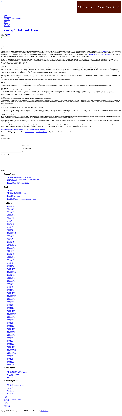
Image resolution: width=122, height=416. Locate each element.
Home (5, 15)
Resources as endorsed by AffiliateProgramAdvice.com (30, 129)
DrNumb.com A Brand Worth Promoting (18, 183)
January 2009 (10, 311)
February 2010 (11, 292)
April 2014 (10, 239)
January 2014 (10, 244)
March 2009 (10, 308)
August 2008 (10, 319)
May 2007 (10, 341)
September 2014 (11, 233)
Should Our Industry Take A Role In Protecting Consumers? (23, 179)
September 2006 (11, 353)
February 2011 (11, 275)
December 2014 (11, 232)
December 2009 (11, 295)
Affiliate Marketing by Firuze (15, 371)
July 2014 (9, 236)
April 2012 (10, 265)
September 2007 (11, 335)
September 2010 (11, 281)
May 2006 (10, 359)
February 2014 (11, 242)
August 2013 (10, 250)
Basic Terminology (12, 180)
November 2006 (11, 350)
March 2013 (10, 253)
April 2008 (10, 325)
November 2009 (11, 296)
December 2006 (11, 349)
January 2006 (10, 364)
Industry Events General (13, 196)
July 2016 (9, 220)
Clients (6, 23)
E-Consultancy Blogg (13, 374)
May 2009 (10, 305)
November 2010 (11, 278)
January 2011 (10, 277)
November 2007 (11, 332)
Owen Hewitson (93, 54)
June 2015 (10, 226)
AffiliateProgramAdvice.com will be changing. (19, 177)
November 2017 (11, 215)
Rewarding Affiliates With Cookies (20, 29)
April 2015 (10, 229)
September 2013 (11, 248)
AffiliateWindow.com (106, 54)
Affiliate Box (4, 129)
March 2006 (10, 362)
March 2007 (10, 344)
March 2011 (10, 274)
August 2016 (10, 218)
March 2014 (10, 241)
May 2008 (10, 323)
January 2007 (10, 347)
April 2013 (10, 251)
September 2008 (11, 317)
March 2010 (10, 290)
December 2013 (11, 245)
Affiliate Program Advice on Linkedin (17, 372)
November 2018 (11, 211)
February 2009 (11, 310)
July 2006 (9, 356)
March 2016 (10, 223)
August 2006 (10, 355)
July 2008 (9, 320)
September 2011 (11, 272)
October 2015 (11, 224)
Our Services (7, 17)
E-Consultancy (11, 195)
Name (23, 145)
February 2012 (11, 268)
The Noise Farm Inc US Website (12, 18)
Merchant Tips (12, 129)
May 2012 (10, 263)
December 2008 (11, 313)
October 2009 (11, 298)
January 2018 (10, 214)
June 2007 (10, 340)
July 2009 (9, 302)
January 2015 (10, 230)
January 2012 (10, 269)
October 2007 (11, 334)
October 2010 (11, 280)
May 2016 (10, 221)
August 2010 (10, 283)
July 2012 (9, 260)
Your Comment (5, 154)
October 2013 (11, 247)
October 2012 (11, 259)
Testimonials (7, 24)
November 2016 (11, 217)
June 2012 (10, 262)
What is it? (7, 20)
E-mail (23, 148)
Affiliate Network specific (14, 192)
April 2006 (10, 361)
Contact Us (7, 26)
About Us (6, 21)
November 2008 (11, 314)
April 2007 (10, 343)
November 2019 (11, 208)
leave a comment (29, 132)
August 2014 (10, 235)
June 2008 (10, 322)
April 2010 (10, 289)
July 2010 (9, 284)
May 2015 (10, 227)
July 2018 (9, 212)
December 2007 (11, 331)
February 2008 (11, 328)
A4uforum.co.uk (103, 51)
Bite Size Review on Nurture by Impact (17, 182)
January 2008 (10, 329)
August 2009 (10, 301)
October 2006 (11, 352)
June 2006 (10, 358)
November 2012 (11, 257)
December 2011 (11, 271)
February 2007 (11, 346)
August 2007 (10, 337)
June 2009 (10, 304)
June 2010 (10, 286)
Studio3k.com (44, 411)
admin (8, 34)
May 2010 (10, 287)
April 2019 (10, 209)
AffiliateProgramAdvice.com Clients (16, 193)
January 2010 (10, 293)
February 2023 (11, 206)
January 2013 (10, 256)
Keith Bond (10, 377)
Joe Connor (10, 375)
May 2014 (10, 238)
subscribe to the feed (41, 132)
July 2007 (9, 338)
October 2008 (11, 316)
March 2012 (10, 266)
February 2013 (11, 254)
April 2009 (10, 307)
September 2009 (11, 299)
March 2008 (10, 326)
